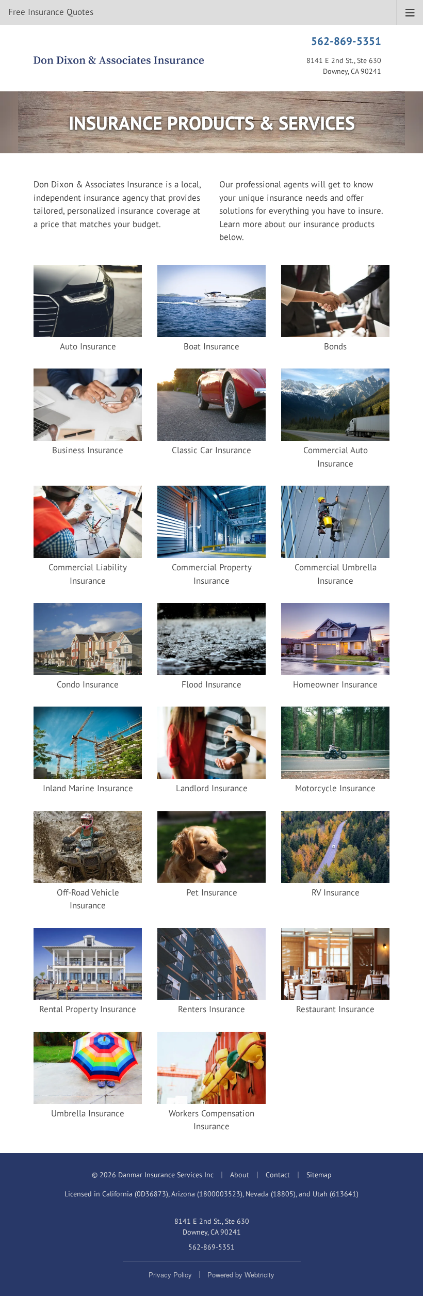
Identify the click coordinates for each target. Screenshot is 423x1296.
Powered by (240, 1274)
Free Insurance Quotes (50, 12)
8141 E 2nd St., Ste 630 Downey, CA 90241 (211, 1227)
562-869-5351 (346, 41)
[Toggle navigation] (410, 12)
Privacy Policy (170, 1274)
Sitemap (319, 1174)
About (239, 1174)
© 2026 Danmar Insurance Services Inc (153, 1174)
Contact (278, 1174)
